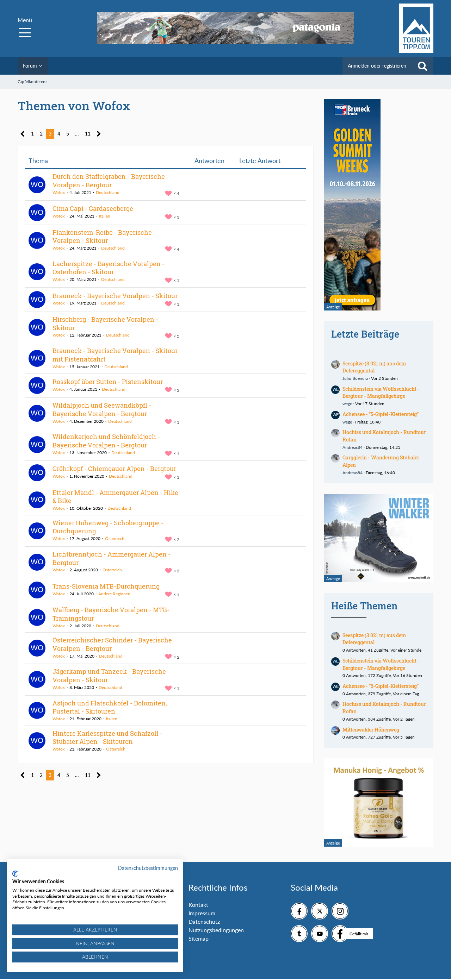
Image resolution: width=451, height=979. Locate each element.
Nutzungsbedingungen (216, 930)
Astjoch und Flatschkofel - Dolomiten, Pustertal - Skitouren (109, 707)
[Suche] (422, 66)
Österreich (114, 538)
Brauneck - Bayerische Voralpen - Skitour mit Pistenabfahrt (115, 354)
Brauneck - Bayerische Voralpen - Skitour (115, 295)
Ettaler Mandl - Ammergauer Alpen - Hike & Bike (115, 496)
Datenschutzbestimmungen (148, 868)
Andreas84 (352, 447)
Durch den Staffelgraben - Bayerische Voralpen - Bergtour (108, 180)
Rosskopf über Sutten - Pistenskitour (107, 381)
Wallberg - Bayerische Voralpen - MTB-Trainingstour (110, 613)
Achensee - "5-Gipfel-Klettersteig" (380, 414)
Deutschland (107, 192)
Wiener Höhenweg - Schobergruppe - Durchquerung (107, 527)
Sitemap (199, 938)
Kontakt (198, 904)
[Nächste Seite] (99, 134)
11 (88, 134)
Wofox (58, 192)
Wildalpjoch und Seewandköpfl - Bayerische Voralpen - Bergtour (101, 409)
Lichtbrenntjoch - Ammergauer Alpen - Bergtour (111, 558)
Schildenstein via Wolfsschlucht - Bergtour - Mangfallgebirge (381, 392)
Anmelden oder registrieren (377, 66)
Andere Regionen (114, 593)
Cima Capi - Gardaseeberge (92, 208)
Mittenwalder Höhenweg (370, 729)
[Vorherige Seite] (23, 134)
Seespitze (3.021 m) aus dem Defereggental (374, 367)
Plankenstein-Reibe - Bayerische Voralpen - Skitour (102, 236)
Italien (104, 216)
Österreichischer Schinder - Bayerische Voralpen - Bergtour (112, 644)
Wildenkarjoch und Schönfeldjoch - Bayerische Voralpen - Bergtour (106, 440)
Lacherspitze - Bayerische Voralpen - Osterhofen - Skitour (108, 267)
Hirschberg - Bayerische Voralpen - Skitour (105, 323)
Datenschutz (204, 921)
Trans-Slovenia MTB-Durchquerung (106, 586)
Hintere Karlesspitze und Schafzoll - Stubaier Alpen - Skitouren (107, 737)
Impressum (202, 913)
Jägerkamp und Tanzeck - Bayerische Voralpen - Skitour (109, 675)
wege (347, 403)
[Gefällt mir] (340, 933)
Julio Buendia (355, 378)
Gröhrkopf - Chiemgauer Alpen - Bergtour (114, 468)
